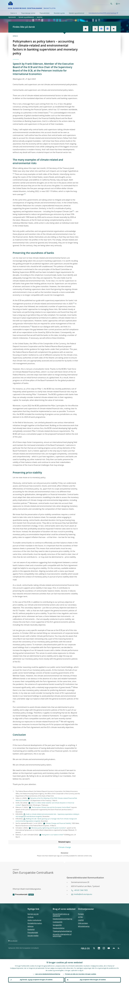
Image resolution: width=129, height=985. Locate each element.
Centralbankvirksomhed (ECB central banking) (102, 13)
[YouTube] (109, 948)
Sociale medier (33, 936)
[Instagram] (104, 948)
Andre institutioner (34, 920)
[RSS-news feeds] (118, 948)
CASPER (81, 920)
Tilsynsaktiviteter (45, 13)
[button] (114, 3)
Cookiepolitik (57, 922)
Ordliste (30, 917)
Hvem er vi (13, 13)
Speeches (39, 17)
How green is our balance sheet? (52, 835)
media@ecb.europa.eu (83, 894)
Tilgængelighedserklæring (62, 931)
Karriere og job (33, 914)
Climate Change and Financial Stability (58, 823)
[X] (94, 948)
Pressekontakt (21, 894)
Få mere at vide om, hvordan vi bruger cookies (80, 974)
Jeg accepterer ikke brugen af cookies (93, 980)
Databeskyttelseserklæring (62, 919)
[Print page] (85, 28)
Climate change (64, 847)
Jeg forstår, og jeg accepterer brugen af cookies (36, 980)
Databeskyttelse (58, 928)
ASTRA (80, 917)
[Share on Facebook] (101, 28)
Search (111, 3)
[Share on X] (95, 28)
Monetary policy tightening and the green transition (48, 828)
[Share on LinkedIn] (107, 28)
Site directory (13, 940)
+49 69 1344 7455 (81, 890)
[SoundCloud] (114, 948)
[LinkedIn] (99, 948)
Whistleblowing (83, 926)
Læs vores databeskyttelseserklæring (47, 974)
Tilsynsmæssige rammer (28, 13)
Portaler (81, 914)
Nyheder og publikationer (76, 13)
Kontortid (31, 929)
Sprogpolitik (57, 925)
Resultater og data (59, 13)
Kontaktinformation (35, 923)
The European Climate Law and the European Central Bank (51, 807)
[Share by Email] (113, 28)
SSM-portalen (83, 923)
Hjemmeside (12, 17)
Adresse (30, 926)
